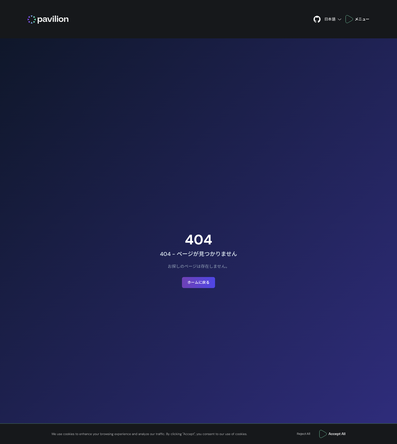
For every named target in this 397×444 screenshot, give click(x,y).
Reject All (303, 434)
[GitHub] (317, 19)
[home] (167, 19)
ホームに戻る (198, 282)
